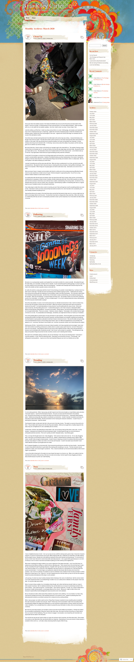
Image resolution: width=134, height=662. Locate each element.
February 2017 (93, 237)
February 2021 (93, 195)
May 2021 (92, 189)
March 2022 (93, 169)
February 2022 (93, 171)
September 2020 (94, 205)
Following (38, 214)
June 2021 (92, 187)
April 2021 (92, 191)
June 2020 (92, 211)
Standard (81, 36)
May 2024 (92, 117)
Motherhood (93, 258)
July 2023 (92, 137)
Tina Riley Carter (43, 5)
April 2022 (92, 167)
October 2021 (93, 179)
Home (27, 18)
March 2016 (93, 243)
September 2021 (94, 181)
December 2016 (94, 241)
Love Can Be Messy (95, 65)
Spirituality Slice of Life (35, 208)
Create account (93, 274)
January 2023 (93, 149)
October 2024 (93, 111)
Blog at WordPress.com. (28, 656)
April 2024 (92, 119)
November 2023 (94, 129)
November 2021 (94, 177)
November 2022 (94, 153)
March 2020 (93, 217)
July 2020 (92, 209)
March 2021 (93, 193)
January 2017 (93, 239)
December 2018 (94, 231)
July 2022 (92, 161)
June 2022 (92, 163)
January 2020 (93, 221)
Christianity (92, 256)
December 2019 (94, 223)
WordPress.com (93, 282)
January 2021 (93, 197)
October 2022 (93, 155)
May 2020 (92, 213)
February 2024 (93, 123)
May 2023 (92, 141)
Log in (91, 276)
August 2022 (93, 159)
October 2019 (93, 227)
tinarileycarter (50, 38)
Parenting (92, 260)
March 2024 (93, 121)
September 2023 (94, 133)
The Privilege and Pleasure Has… (101, 78)
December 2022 (94, 151)
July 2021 (92, 185)
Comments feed (93, 280)
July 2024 (92, 113)
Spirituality (92, 262)
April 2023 (92, 143)
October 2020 (93, 203)
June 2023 (92, 139)
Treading (37, 360)
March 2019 (93, 229)
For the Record (93, 55)
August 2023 (93, 135)
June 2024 (92, 115)
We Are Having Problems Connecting (99, 63)
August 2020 (93, 207)
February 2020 (93, 219)
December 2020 (94, 199)
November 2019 (94, 225)
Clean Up (37, 36)
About (33, 18)
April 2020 (92, 215)
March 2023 (93, 145)
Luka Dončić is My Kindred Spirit (98, 61)
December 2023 (94, 127)
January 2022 (93, 173)
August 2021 (93, 183)
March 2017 (93, 235)
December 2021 (94, 175)
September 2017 (94, 233)
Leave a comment (45, 208)
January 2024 (93, 125)
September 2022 (94, 157)
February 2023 (93, 147)
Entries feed (93, 278)
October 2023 (93, 131)
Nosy (35, 466)
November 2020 (94, 201)
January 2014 (93, 245)
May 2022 (92, 165)
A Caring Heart (105, 97)
